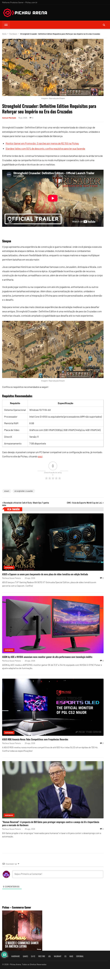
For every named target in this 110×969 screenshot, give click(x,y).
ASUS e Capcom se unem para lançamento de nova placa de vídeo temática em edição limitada (45, 574)
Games (25, 956)
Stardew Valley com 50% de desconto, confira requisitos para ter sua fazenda (45, 148)
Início (4, 34)
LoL (49, 956)
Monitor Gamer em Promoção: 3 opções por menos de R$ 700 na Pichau (42, 143)
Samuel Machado (9, 118)
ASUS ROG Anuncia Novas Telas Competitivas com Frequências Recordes (35, 739)
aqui (40, 456)
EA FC (33, 956)
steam (6, 491)
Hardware (13, 34)
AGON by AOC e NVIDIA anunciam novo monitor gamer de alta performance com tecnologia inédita (47, 657)
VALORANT (57, 956)
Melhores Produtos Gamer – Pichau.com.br (19, 2)
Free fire (41, 956)
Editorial (80, 956)
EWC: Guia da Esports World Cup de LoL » (85, 502)
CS (65, 956)
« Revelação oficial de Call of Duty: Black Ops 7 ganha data (25, 503)
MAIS (71, 956)
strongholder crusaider (23, 491)
